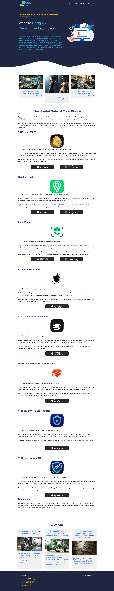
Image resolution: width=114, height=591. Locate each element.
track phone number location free (30, 579)
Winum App (25, 585)
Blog (76, 3)
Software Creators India (85, 575)
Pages (82, 3)
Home (70, 3)
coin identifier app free (28, 582)
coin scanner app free (28, 584)
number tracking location (28, 581)
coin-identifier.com (27, 578)
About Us (90, 3)
